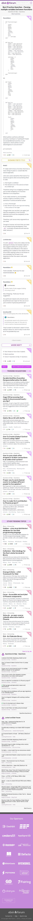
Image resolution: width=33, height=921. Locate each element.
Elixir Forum (16, 718)
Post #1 (28, 233)
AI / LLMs (14, 752)
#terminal (14, 562)
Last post (27, 361)
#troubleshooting (11, 468)
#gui (22, 583)
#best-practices (16, 14)
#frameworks (16, 583)
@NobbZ (11, 243)
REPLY (4, 366)
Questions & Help (13, 11)
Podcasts (14, 773)
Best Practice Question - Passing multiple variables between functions (16, 8)
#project (18, 626)
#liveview (19, 604)
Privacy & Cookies (27, 918)
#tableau (21, 605)
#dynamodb (10, 470)
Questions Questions (25, 713)
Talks (14, 736)
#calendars (11, 643)
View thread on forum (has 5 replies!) (15, 351)
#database (11, 541)
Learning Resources (7, 730)
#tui (19, 562)
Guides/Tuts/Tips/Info (18, 730)
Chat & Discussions (6, 747)
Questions (22, 11)
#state (10, 585)
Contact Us (8, 916)
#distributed (18, 541)
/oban (4, 387)
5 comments (8, 149)
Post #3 (28, 276)
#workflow (9, 387)
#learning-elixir (21, 468)
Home (6, 357)
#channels (11, 491)
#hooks (25, 604)
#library (5, 541)
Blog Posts (14, 797)
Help (16, 916)
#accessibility (6, 605)
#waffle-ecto (17, 427)
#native (5, 585)
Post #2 (28, 261)
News (4, 526)
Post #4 (28, 306)
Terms (18, 918)
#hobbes (25, 541)
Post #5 (28, 334)
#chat (4, 470)
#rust (9, 562)
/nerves (5, 583)
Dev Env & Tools (16, 747)
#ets (4, 468)
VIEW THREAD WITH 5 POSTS (21, 366)
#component (14, 605)
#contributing (12, 512)
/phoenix (5, 408)
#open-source (21, 512)
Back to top (26, 651)
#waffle (11, 427)
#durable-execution (19, 387)
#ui (14, 604)
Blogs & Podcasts (6, 773)
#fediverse (11, 626)
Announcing (10, 526)
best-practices (10, 354)
